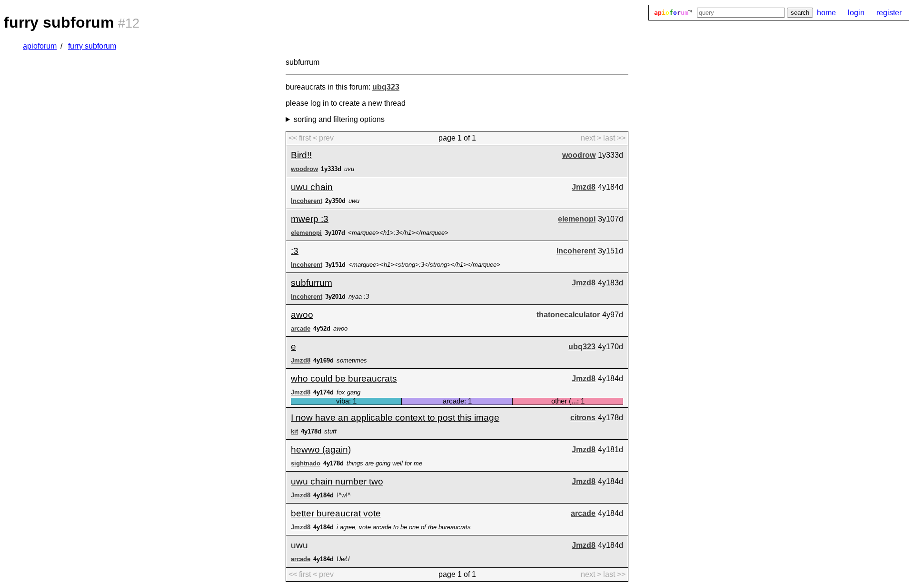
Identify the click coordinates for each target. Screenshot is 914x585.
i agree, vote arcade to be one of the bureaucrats (404, 527)
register (889, 13)
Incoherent (306, 200)
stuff (330, 431)
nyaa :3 (358, 296)
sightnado (305, 463)
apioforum (40, 46)
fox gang (348, 392)
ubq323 (385, 87)
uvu (349, 168)
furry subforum (92, 46)
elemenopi (577, 219)
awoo (340, 328)
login (856, 13)
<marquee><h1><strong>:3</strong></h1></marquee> (424, 264)
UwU (343, 559)
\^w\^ (343, 495)
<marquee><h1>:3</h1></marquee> (398, 232)
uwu (353, 200)
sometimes (352, 360)
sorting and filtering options (339, 119)
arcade (300, 328)
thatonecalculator (568, 315)
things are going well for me (384, 463)
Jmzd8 (584, 187)
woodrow (579, 155)
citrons (583, 418)
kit (294, 431)
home (826, 13)
